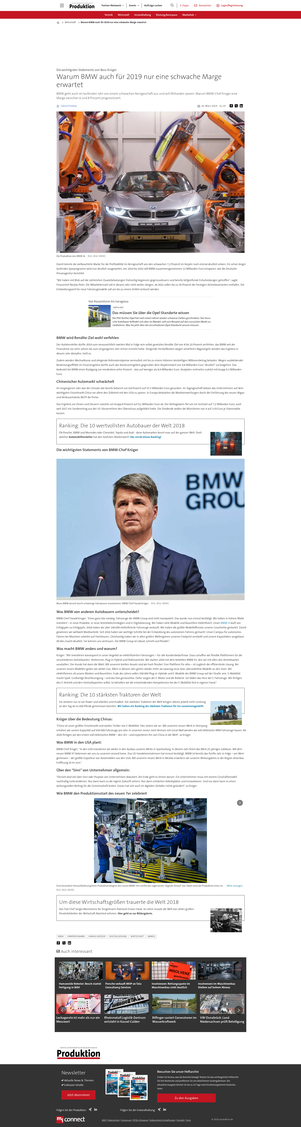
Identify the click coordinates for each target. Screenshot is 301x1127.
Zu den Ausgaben (186, 1098)
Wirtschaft (123, 14)
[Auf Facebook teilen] (232, 106)
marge (151, 936)
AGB (104, 1120)
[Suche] (172, 5)
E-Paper (184, 5)
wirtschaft (137, 936)
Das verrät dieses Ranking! (145, 437)
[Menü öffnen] (62, 5)
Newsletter (205, 5)
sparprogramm (76, 936)
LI (96, 1109)
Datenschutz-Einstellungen (162, 1120)
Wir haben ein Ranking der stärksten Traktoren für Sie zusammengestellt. (160, 706)
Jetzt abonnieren (78, 1095)
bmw (61, 936)
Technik (109, 14)
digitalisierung (118, 936)
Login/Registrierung (232, 5)
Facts (188, 1120)
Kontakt (180, 1120)
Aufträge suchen (153, 5)
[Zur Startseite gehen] (82, 5)
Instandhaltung (142, 14)
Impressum (126, 1120)
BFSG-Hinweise (140, 1120)
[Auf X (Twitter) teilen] (237, 106)
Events (132, 5)
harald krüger (97, 936)
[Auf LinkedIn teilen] (242, 106)
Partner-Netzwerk (111, 5)
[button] (62, 1010)
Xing (91, 1109)
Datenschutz (113, 1120)
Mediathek (188, 14)
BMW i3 (225, 623)
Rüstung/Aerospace (166, 14)
